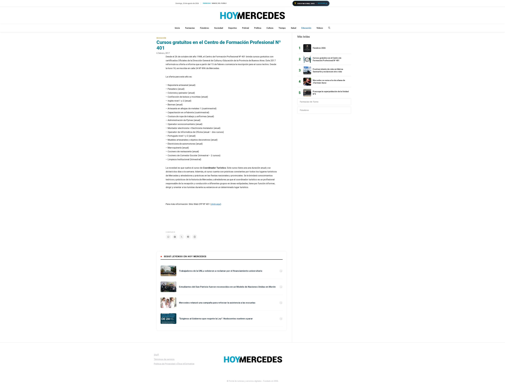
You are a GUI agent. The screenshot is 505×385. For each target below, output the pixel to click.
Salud (293, 28)
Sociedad (218, 28)
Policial (245, 28)
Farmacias (190, 28)
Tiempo (282, 28)
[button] (329, 28)
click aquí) (216, 204)
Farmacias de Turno (309, 102)
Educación (306, 28)
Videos (320, 28)
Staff (156, 354)
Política (257, 28)
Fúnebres (204, 28)
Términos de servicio (164, 359)
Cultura (269, 28)
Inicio (177, 28)
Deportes (232, 28)
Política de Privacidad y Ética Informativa (174, 363)
